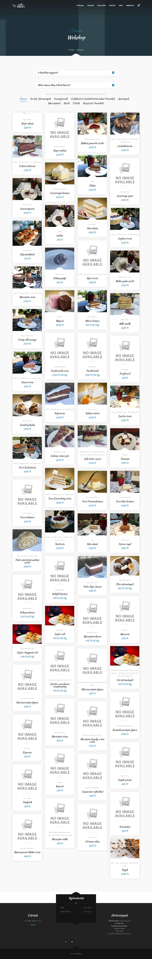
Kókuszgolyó (59, 278)
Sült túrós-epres (92, 458)
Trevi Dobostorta (27, 467)
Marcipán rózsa (60, 736)
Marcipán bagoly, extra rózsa (92, 740)
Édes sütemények (125, 584)
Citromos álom (92, 841)
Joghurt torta (125, 238)
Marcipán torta (27, 297)
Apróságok (123, 99)
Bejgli (125, 870)
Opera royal (125, 544)
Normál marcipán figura (124, 730)
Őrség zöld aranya (27, 339)
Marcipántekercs (92, 636)
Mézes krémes (92, 321)
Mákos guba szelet (124, 281)
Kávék (66, 103)
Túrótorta (60, 544)
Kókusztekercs (27, 612)
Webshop (130, 5)
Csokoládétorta (124, 146)
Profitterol (124, 373)
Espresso (27, 752)
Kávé (121, 5)
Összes (23, 99)
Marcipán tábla (60, 839)
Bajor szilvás (59, 150)
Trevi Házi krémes (125, 501)
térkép (33, 925)
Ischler (59, 235)
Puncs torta (27, 382)
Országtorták (61, 99)
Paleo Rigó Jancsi (92, 586)
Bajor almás (27, 123)
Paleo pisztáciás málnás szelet (27, 561)
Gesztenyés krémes (59, 193)
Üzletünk (101, 5)
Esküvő (112, 5)
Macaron (124, 634)
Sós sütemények (125, 680)
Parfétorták (92, 370)
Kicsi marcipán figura (27, 702)
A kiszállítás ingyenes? (48, 73)
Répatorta (59, 413)
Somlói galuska (27, 425)
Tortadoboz (124, 826)
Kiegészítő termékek (93, 103)
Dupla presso (125, 780)
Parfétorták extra (60, 370)
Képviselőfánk (27, 254)
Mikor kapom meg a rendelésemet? (54, 85)
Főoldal (80, 5)
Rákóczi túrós (92, 413)
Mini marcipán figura (92, 689)
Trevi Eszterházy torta (59, 498)
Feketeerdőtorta (27, 166)
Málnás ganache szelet (92, 143)
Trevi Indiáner (27, 517)
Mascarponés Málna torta (27, 852)
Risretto (60, 786)
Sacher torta (124, 416)
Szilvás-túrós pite (59, 456)
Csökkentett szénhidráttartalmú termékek (93, 99)
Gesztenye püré (125, 196)
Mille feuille (125, 323)
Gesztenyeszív (27, 208)
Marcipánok (54, 103)
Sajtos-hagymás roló (27, 652)
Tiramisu (124, 458)
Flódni (92, 185)
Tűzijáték (27, 802)
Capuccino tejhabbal (92, 791)
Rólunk (90, 5)
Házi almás (92, 228)
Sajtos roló (59, 634)
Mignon (60, 321)
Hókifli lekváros (59, 594)
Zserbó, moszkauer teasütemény (59, 685)
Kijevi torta (92, 278)
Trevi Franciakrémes (92, 501)
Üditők (76, 103)
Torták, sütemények (40, 99)
